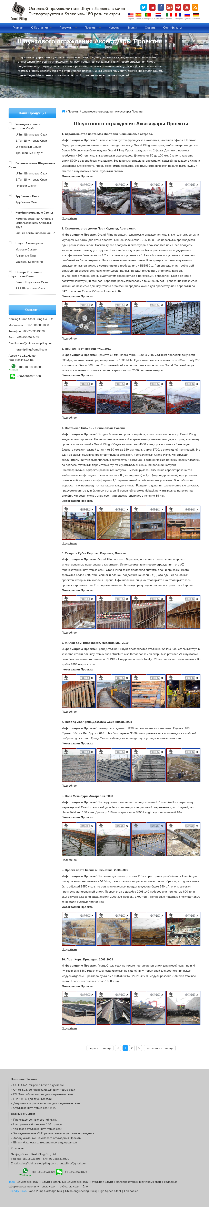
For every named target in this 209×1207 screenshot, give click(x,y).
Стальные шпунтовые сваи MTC (34, 1107)
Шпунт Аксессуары (29, 243)
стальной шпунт (102, 1181)
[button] (12, 124)
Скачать (150, 27)
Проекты (91, 27)
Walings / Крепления (29, 261)
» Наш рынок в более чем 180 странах (36, 1124)
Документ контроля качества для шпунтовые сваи (46, 1103)
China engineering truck (80, 1191)
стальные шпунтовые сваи (71, 1181)
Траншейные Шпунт (29, 152)
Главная (17, 27)
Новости (114, 27)
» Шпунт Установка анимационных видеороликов (44, 1142)
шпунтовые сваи (28, 1181)
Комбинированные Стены (34, 212)
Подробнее (69, 218)
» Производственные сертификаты (34, 1119)
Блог (86, 1186)
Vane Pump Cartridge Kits (45, 1191)
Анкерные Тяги (26, 255)
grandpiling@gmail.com (32, 349)
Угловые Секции (26, 249)
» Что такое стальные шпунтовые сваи (36, 1128)
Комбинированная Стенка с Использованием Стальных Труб (34, 222)
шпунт (46, 1181)
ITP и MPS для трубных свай (32, 1098)
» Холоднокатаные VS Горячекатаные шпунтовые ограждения (52, 1133)
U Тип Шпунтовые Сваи (31, 134)
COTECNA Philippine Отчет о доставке (38, 1085)
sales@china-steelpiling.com (35, 343)
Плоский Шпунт (26, 185)
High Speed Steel (109, 1191)
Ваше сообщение (25, 37)
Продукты (66, 27)
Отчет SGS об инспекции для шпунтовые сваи (44, 1089)
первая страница (100, 1048)
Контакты (50, 37)
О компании (39, 27)
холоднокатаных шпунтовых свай (138, 1181)
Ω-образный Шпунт (28, 146)
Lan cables (131, 1191)
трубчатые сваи (69, 1186)
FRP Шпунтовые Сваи (30, 288)
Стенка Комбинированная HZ (35, 233)
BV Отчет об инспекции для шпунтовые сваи (43, 1094)
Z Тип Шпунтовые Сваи (31, 140)
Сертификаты (172, 27)
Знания (132, 27)
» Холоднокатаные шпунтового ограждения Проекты (46, 1138)
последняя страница (159, 1048)
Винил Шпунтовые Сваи (32, 282)
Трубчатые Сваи (27, 196)
